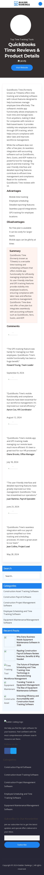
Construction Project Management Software (19, 604)
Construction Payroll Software (17, 597)
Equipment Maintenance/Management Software (21, 621)
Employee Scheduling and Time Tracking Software (18, 612)
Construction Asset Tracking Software (21, 591)
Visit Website (22, 67)
